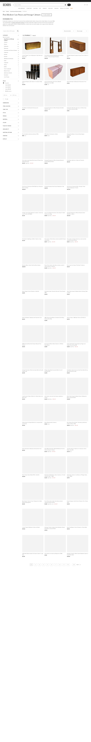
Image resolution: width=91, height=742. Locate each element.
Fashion (56, 8)
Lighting (35, 8)
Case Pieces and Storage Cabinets (15, 11)
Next (78, 564)
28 (74, 564)
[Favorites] (84, 4)
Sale (72, 8)
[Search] (17, 31)
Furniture (29, 8)
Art (40, 8)
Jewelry (45, 8)
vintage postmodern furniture (18, 22)
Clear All (34, 35)
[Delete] (31, 35)
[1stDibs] (7, 5)
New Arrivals (21, 8)
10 (68, 564)
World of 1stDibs (64, 8)
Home (4, 11)
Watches (50, 8)
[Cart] (87, 4)
